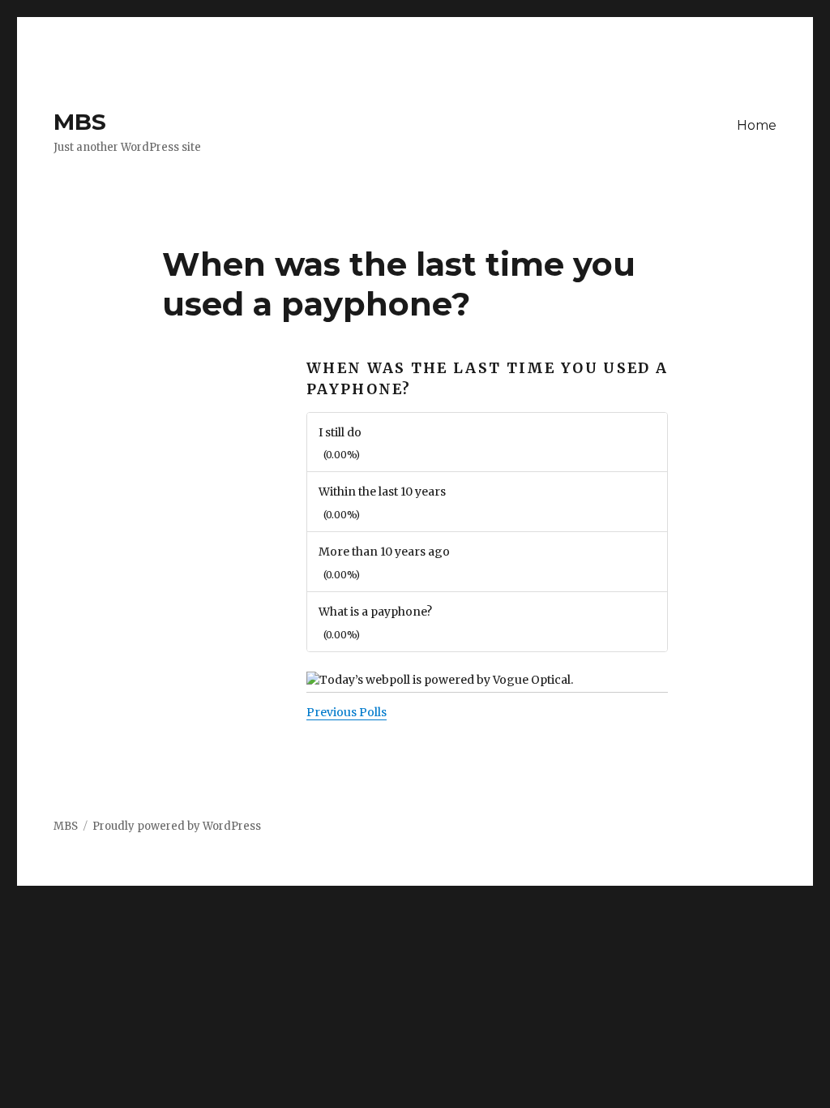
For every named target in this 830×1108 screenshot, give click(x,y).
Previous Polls (346, 712)
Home (757, 125)
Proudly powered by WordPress (176, 826)
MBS (79, 121)
